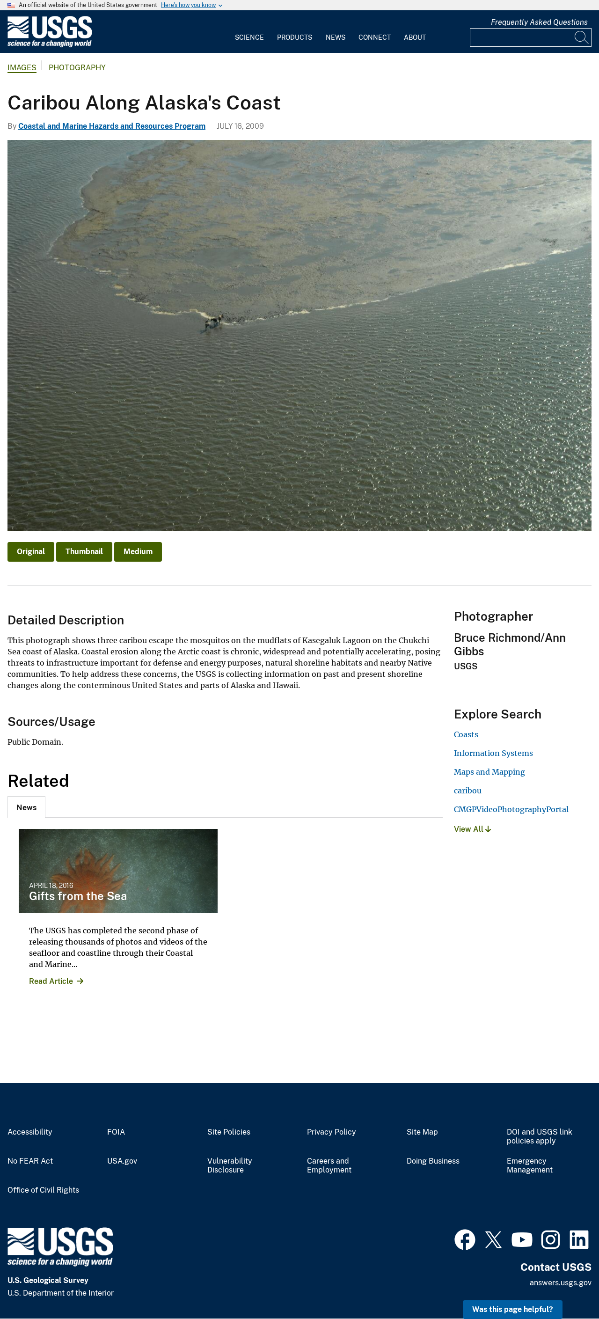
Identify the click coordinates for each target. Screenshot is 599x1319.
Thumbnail (84, 551)
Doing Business (433, 1161)
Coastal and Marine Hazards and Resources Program (111, 126)
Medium (138, 551)
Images (22, 67)
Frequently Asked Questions (539, 22)
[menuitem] (249, 32)
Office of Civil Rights (43, 1190)
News (335, 37)
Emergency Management (530, 1165)
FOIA (116, 1132)
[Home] (49, 45)
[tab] (26, 807)
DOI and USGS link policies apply (539, 1136)
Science (249, 37)
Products (294, 37)
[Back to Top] (565, 1285)
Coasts (466, 734)
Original (31, 551)
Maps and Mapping (489, 772)
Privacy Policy (331, 1132)
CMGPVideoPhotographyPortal (511, 809)
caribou (468, 790)
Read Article (51, 981)
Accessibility (29, 1132)
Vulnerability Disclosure (229, 1165)
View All (469, 829)
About (415, 37)
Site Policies (228, 1132)
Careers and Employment (329, 1165)
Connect (374, 37)
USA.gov (122, 1161)
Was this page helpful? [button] (512, 1309)
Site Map (422, 1132)
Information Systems (493, 753)
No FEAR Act (30, 1161)
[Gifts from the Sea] (118, 871)
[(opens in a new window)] (465, 1238)
